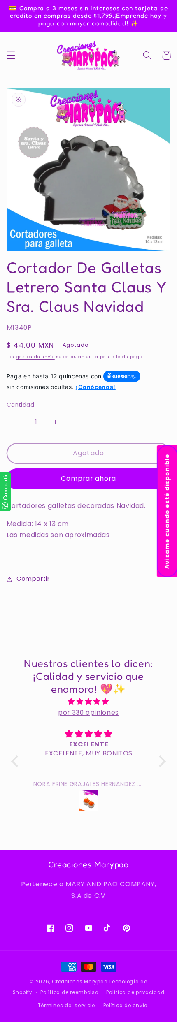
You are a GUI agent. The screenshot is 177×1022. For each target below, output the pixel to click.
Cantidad (20, 405)
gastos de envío (35, 357)
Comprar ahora (88, 478)
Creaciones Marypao (79, 981)
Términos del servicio (66, 1005)
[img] (88, 701)
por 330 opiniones (88, 712)
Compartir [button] (33, 579)
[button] (10, 55)
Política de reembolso (69, 992)
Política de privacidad (135, 992)
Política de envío (125, 1005)
